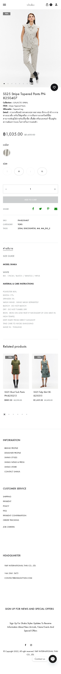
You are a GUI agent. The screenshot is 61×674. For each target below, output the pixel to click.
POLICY (6, 506)
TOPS (20, 224)
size (5, 163)
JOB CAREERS (9, 527)
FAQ (5, 511)
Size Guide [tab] (8, 256)
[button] (6, 152)
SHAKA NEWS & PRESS (14, 462)
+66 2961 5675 (11, 573)
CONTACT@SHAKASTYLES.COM (18, 578)
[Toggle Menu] (4, 5)
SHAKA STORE (10, 467)
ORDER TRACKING (11, 520)
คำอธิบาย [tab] (8, 248)
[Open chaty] (53, 659)
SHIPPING (7, 496)
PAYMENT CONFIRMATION (14, 515)
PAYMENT (7, 501)
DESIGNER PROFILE (12, 453)
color (6, 144)
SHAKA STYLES (10, 457)
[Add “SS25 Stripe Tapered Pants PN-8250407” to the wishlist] (54, 87)
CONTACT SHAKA (12, 471)
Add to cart (30, 199)
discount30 (30, 228)
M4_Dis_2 (45, 228)
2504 (20, 228)
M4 (38, 228)
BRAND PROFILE (11, 448)
